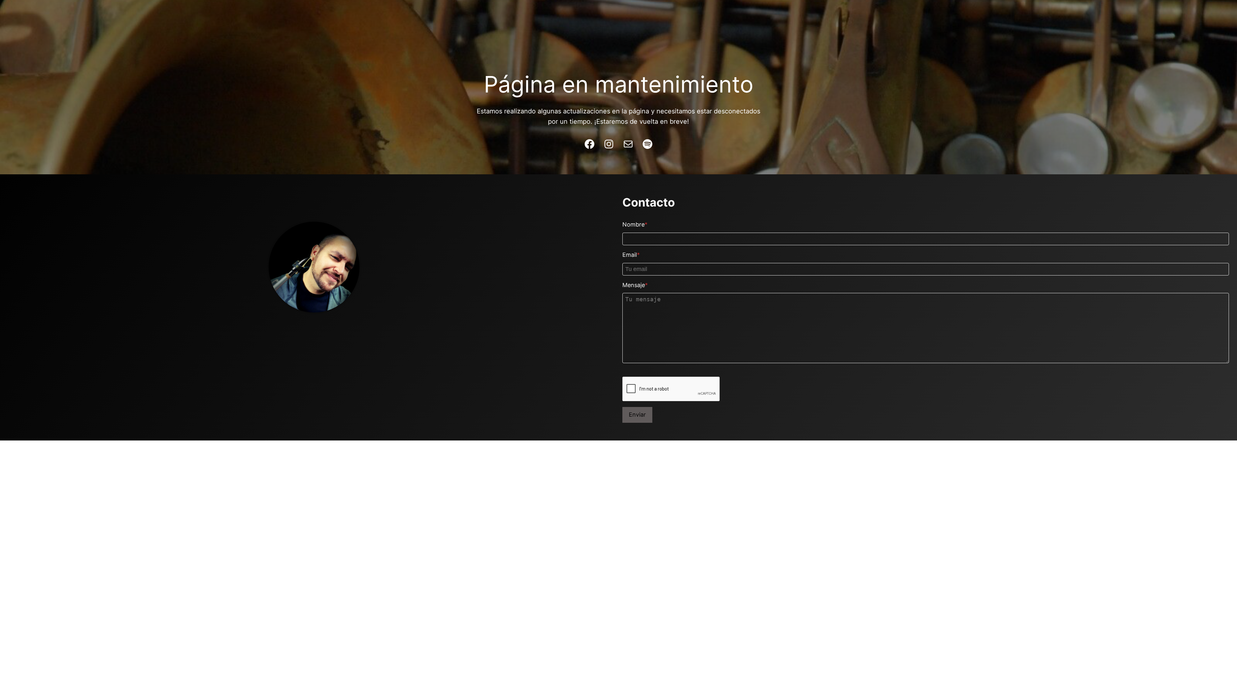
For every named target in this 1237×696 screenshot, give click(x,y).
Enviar (637, 414)
